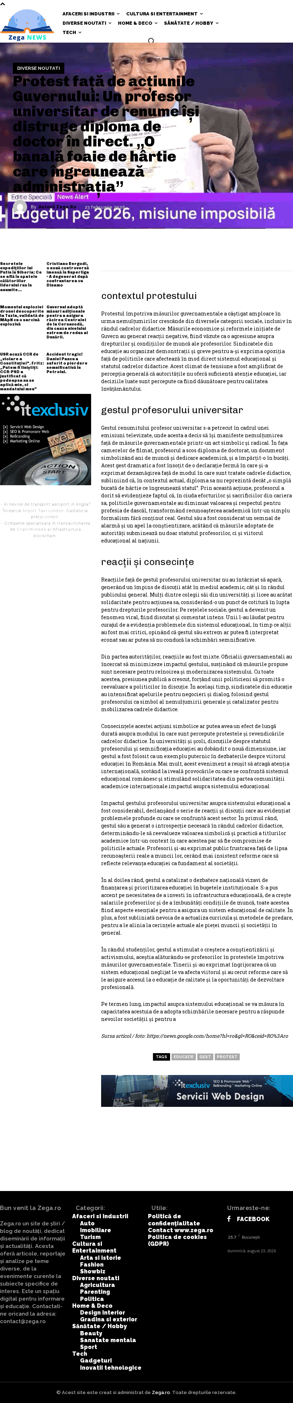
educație (184, 1057)
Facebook (253, 1219)
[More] (282, 254)
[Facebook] (196, 254)
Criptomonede (31, 529)
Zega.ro (161, 1392)
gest (205, 1057)
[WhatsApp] (260, 254)
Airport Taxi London (43, 510)
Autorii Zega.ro (57, 207)
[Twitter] (217, 254)
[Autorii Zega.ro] (22, 207)
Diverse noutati (38, 68)
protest (227, 1057)
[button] (151, 40)
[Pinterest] (238, 254)
